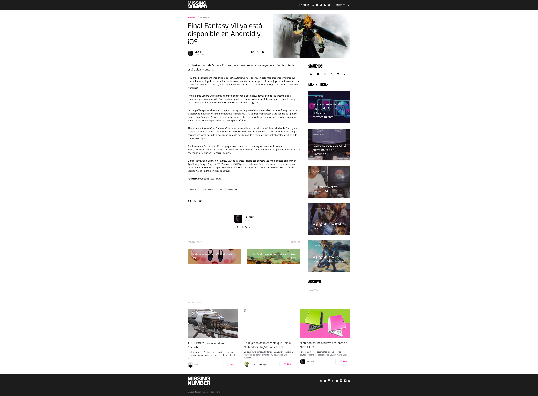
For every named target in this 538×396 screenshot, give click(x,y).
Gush (196, 365)
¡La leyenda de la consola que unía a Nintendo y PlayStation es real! (267, 345)
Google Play (206, 164)
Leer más (231, 364)
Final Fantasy (207, 189)
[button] (340, 5)
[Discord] (325, 5)
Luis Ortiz (198, 52)
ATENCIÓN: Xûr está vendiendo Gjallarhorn (207, 345)
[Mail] (300, 5)
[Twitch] (321, 5)
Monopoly (274, 99)
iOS (220, 189)
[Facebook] (304, 5)
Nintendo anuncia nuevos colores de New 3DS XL (323, 345)
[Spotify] (329, 5)
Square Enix (232, 189)
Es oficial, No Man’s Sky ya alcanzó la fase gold (274, 256)
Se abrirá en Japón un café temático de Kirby (212, 256)
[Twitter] (313, 5)
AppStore (192, 164)
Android (193, 189)
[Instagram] (309, 5)
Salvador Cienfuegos (259, 364)
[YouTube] (317, 5)
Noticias (191, 17)
